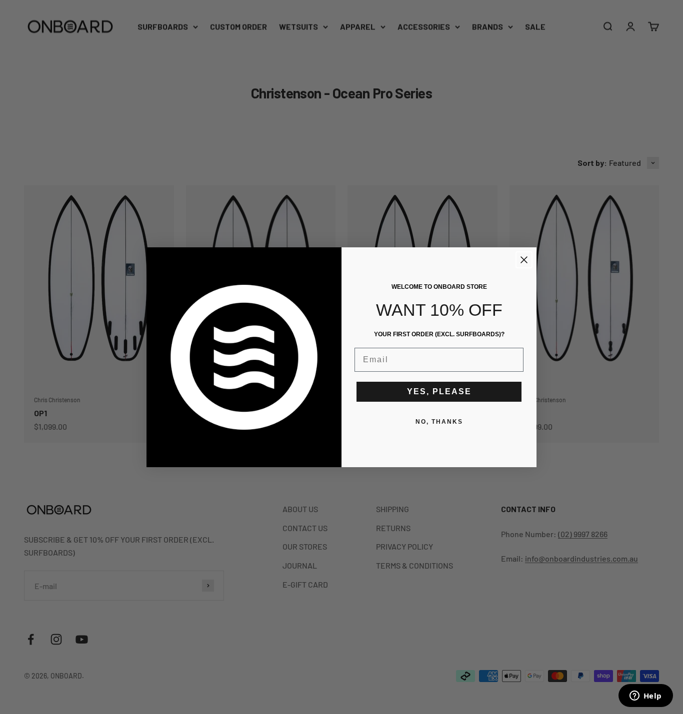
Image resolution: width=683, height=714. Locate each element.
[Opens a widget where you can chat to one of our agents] (645, 696)
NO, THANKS (439, 421)
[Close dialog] (524, 259)
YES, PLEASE (439, 391)
